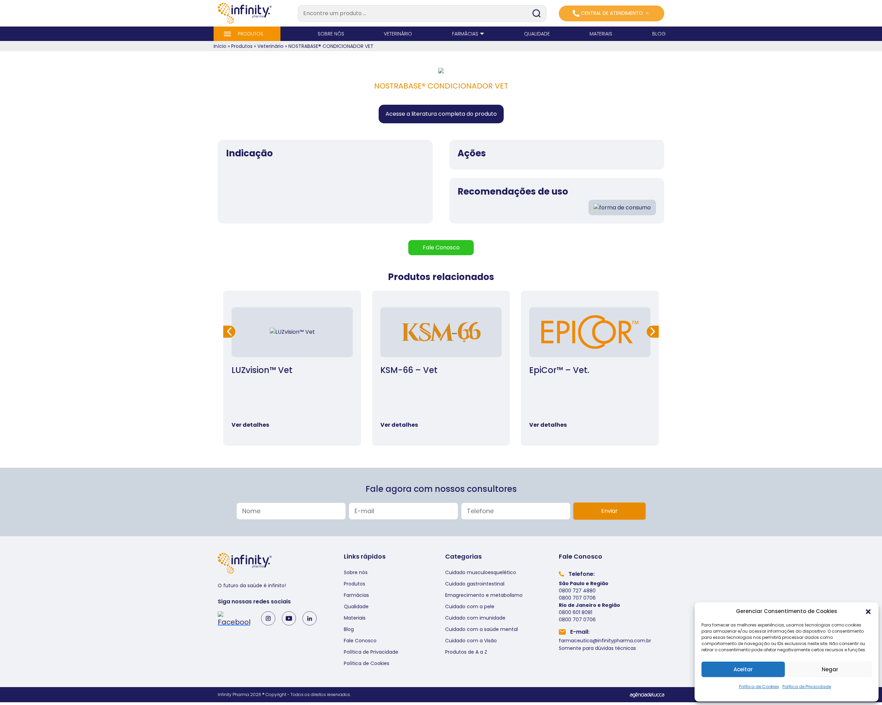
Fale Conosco (360, 640)
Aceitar (743, 669)
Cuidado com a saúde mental (481, 629)
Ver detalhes (250, 425)
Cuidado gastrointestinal (474, 583)
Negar (830, 669)
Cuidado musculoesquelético (480, 572)
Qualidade (356, 606)
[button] (868, 611)
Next (653, 331)
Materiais (355, 617)
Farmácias (356, 595)
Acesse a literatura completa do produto (441, 114)
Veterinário (270, 46)
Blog (349, 629)
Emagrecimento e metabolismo (484, 595)
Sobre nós (356, 572)
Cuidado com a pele (469, 606)
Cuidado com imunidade (475, 617)
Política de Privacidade (806, 687)
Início (220, 46)
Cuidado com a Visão (471, 640)
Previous (229, 331)
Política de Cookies (759, 687)
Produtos (242, 46)
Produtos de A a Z (466, 652)
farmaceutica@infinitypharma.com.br (605, 640)
